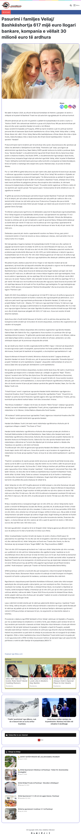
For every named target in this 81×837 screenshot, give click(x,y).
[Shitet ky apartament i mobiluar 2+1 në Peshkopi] (10, 814)
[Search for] (71, 6)
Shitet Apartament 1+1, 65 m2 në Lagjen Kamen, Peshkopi (38, 796)
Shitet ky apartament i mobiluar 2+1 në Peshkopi (35, 809)
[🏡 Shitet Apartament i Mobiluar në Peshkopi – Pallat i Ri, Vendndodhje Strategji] (10, 774)
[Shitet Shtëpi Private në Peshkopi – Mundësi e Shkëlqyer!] (10, 787)
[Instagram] (70, 107)
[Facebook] (62, 107)
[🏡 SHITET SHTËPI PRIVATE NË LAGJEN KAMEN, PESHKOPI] (10, 761)
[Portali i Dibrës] (12, 5)
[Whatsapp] (66, 107)
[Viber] (74, 107)
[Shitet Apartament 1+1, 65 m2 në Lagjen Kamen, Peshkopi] (10, 801)
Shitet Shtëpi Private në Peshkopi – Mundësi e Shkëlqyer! (38, 783)
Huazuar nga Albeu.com (14, 654)
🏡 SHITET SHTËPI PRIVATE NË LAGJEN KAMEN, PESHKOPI (39, 757)
